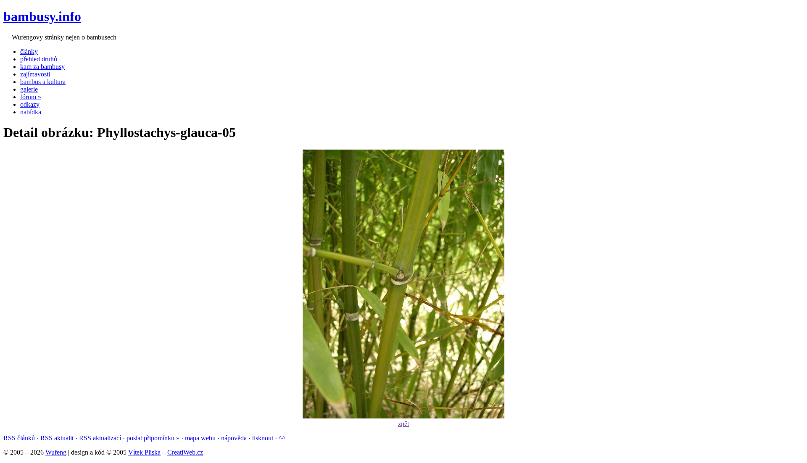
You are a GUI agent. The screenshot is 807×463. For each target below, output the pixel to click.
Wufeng (55, 452)
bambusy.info (42, 16)
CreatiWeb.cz (185, 452)
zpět (403, 423)
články (29, 51)
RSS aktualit (57, 438)
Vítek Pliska (144, 452)
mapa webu (200, 438)
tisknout (262, 438)
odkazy (30, 104)
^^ (282, 438)
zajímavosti (35, 74)
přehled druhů (38, 59)
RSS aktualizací (100, 438)
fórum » (30, 96)
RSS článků (19, 438)
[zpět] (403, 416)
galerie (29, 89)
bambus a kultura (43, 81)
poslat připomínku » (153, 438)
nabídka (30, 112)
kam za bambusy (42, 66)
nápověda (234, 438)
